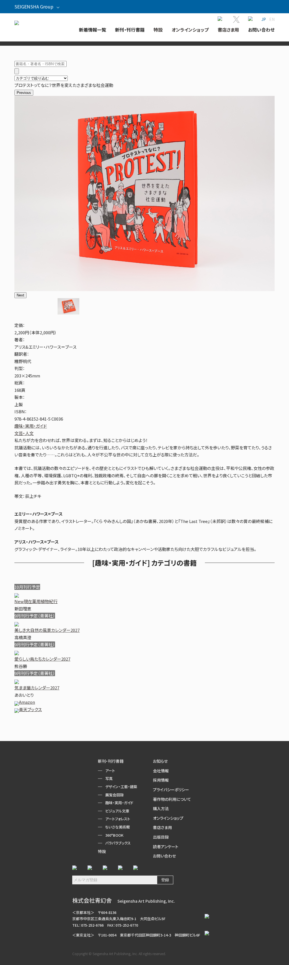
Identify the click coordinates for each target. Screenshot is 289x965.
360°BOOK (114, 835)
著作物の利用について (172, 799)
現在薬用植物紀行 (36, 601)
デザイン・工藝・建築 (121, 786)
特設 (102, 851)
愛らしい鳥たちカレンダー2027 (42, 659)
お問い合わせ (164, 856)
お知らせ (160, 761)
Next (20, 295)
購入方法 (161, 808)
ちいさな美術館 (117, 827)
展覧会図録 (114, 794)
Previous (24, 93)
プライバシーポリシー (171, 789)
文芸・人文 (24, 433)
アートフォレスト (117, 818)
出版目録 (161, 837)
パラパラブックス (118, 843)
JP (263, 19)
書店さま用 (162, 827)
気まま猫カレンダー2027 (36, 688)
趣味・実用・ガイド (30, 426)
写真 (109, 778)
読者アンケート (165, 846)
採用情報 (161, 780)
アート (110, 770)
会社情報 (161, 770)
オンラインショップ (168, 818)
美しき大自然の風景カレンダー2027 (47, 630)
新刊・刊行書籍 (111, 761)
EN (272, 19)
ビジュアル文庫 (117, 811)
